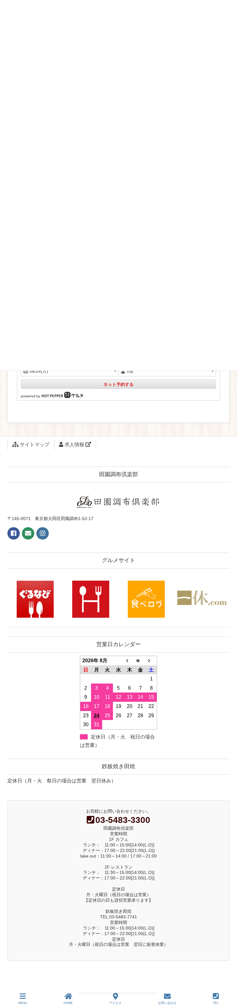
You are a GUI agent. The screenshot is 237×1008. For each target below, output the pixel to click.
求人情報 (74, 444)
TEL (216, 1003)
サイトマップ (34, 444)
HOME (68, 1003)
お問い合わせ (167, 1003)
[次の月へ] (151, 660)
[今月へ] (140, 660)
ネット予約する (118, 384)
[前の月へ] (129, 660)
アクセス (115, 1003)
